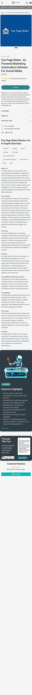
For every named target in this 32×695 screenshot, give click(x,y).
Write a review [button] (16, 474)
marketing (5, 152)
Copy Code (22, 458)
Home (2, 12)
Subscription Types (6, 120)
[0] (29, 3)
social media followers (8, 155)
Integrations (4, 116)
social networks (23, 159)
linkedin (23, 148)
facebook (14, 148)
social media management (9, 159)
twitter (11, 163)
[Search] (26, 3)
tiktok (4, 163)
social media (15, 152)
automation (6, 148)
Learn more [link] (4, 428)
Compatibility (5, 111)
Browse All (4, 7)
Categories (22, 7)
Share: (3, 132)
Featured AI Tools (13, 7)
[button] (5, 78)
